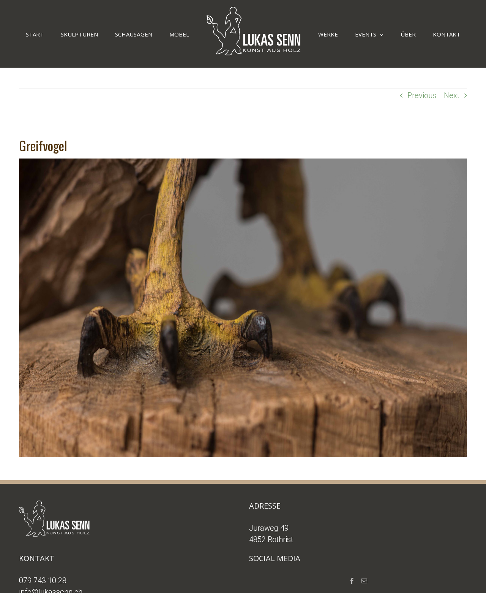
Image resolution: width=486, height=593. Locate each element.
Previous (421, 95)
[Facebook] (352, 581)
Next (451, 95)
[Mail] (364, 581)
